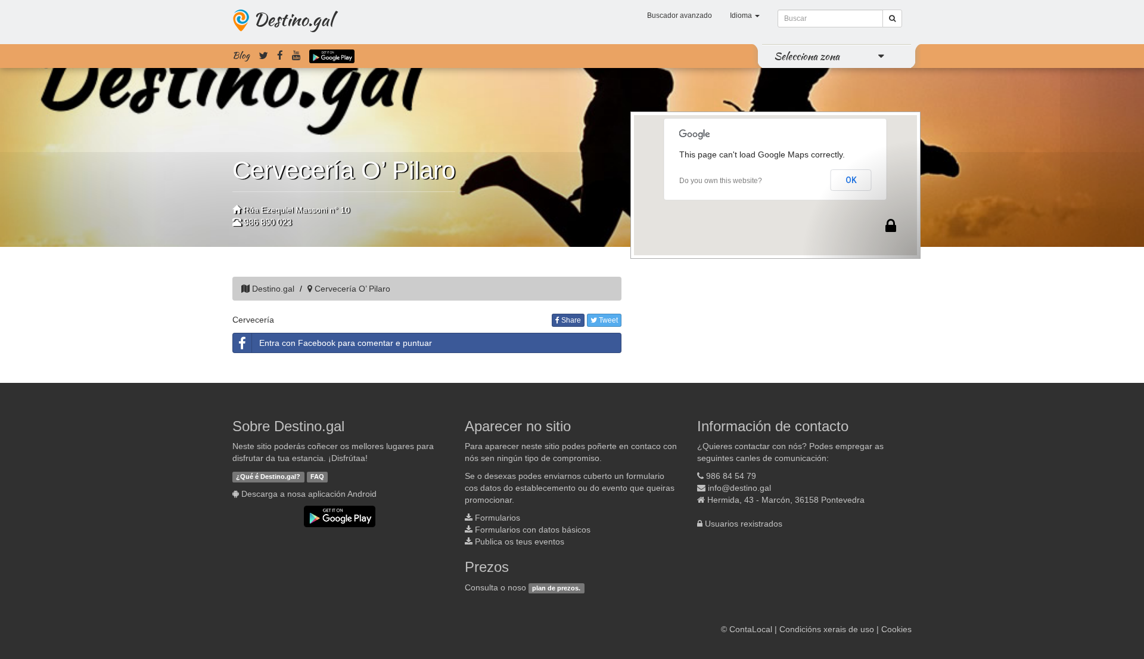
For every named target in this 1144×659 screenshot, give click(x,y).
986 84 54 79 (731, 476)
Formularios (497, 517)
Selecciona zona (807, 56)
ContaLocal (750, 629)
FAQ (317, 476)
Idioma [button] (742, 15)
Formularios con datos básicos (532, 529)
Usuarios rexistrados (743, 523)
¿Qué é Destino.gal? (268, 476)
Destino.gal (293, 19)
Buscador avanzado (679, 15)
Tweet (607, 320)
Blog (241, 55)
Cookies (896, 629)
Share (570, 320)
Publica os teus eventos (519, 541)
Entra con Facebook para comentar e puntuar (345, 343)
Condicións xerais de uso (826, 629)
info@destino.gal (739, 488)
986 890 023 (267, 222)
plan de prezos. (556, 588)
